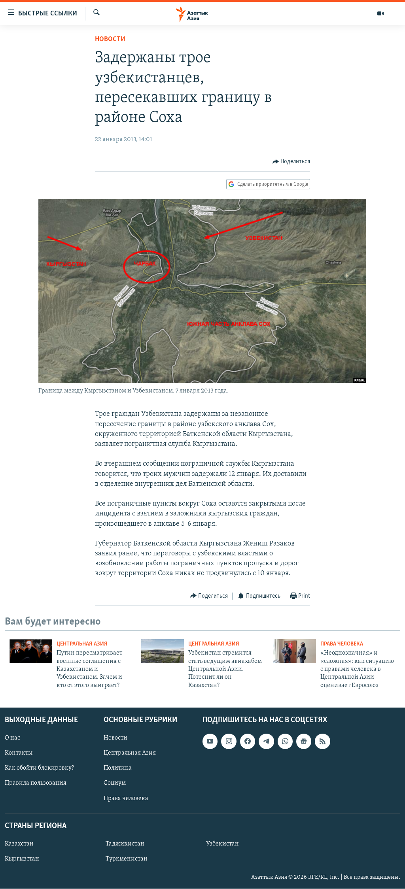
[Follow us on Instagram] (228, 741)
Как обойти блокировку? (39, 768)
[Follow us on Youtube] (210, 741)
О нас (12, 738)
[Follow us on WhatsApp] (285, 741)
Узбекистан (222, 844)
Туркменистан (127, 859)
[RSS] (322, 741)
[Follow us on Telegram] (266, 741)
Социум (115, 783)
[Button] (291, 162)
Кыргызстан (22, 859)
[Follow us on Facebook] (247, 741)
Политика (118, 768)
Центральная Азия (82, 644)
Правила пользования (35, 783)
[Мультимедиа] (380, 13)
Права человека (341, 644)
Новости (110, 39)
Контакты (18, 753)
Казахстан (19, 844)
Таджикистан (125, 844)
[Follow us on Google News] (303, 741)
